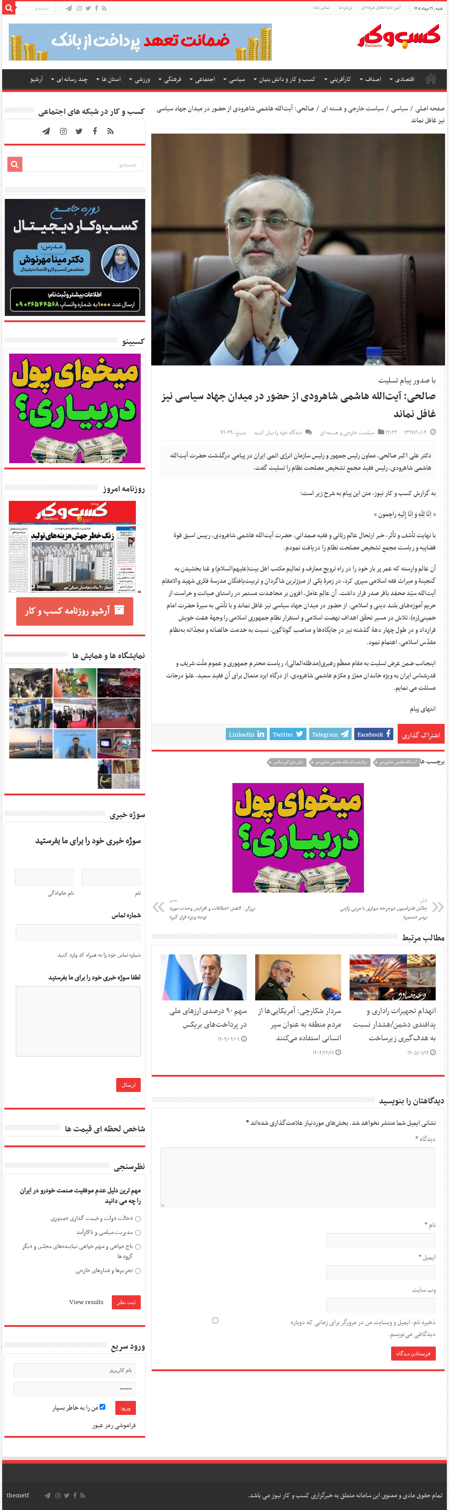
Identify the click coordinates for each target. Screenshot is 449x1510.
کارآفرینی (340, 79)
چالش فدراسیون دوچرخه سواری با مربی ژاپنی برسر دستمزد (383, 909)
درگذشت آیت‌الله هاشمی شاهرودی (341, 762)
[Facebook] (96, 9)
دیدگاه (425, 1139)
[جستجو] (8, 7)
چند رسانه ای (72, 79)
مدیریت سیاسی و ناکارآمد (104, 1232)
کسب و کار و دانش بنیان (287, 79)
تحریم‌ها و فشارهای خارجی (104, 1270)
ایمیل (426, 1257)
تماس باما (322, 7)
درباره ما (346, 7)
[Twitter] (88, 9)
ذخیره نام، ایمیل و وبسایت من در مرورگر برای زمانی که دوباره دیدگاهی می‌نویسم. (363, 1328)
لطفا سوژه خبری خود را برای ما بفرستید (94, 978)
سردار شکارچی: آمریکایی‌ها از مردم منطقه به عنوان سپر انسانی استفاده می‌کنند (299, 1025)
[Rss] (104, 9)
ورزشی (142, 79)
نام (429, 1225)
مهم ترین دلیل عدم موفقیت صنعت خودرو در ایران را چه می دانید (80, 1196)
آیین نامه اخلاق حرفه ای (380, 7)
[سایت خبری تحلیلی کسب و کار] (398, 34)
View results (86, 1302)
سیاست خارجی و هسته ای (352, 108)
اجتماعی (205, 79)
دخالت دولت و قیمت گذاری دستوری (91, 1218)
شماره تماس (126, 916)
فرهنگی (172, 79)
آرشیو (36, 79)
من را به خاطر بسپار (76, 1408)
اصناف (373, 79)
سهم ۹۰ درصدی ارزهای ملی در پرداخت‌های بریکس (208, 1018)
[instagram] (79, 9)
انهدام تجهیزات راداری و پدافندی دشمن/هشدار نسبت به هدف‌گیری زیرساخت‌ (394, 1025)
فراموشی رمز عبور (114, 1425)
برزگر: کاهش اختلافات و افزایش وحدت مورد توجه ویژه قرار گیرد (212, 909)
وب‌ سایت (423, 1290)
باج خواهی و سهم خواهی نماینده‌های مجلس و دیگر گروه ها (77, 1251)
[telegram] (69, 9)
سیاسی (237, 79)
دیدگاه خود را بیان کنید (278, 433)
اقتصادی (404, 79)
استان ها (111, 79)
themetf (18, 1495)
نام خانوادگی (61, 893)
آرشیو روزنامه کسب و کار (67, 611)
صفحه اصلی (431, 78)
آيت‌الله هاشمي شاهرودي (398, 762)
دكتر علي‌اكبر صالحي (288, 762)
